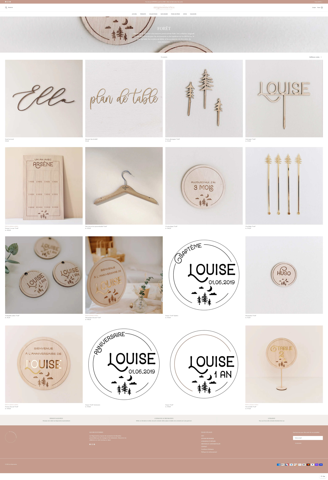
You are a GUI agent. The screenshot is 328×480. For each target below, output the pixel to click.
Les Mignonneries (13, 464)
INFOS (185, 14)
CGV (202, 436)
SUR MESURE (164, 14)
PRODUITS (143, 14)
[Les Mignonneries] (164, 7)
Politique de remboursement (209, 452)
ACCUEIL (134, 14)
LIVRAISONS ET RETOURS (208, 441)
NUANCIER (193, 14)
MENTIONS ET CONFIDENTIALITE (210, 444)
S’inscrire (298, 443)
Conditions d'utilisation (207, 449)
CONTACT (204, 447)
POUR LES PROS (175, 14)
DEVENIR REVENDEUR (207, 438)
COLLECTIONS (153, 14)
